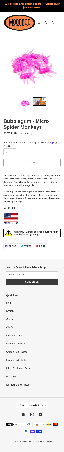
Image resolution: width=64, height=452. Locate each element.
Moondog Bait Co (26, 442)
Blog (8, 302)
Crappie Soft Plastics (16, 352)
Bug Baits (11, 376)
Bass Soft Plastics (15, 343)
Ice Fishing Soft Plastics (18, 384)
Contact (10, 319)
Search (10, 311)
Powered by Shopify (43, 442)
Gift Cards (11, 327)
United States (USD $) (31, 405)
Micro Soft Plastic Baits (18, 368)
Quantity (7, 146)
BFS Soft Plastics (15, 335)
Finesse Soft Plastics (17, 360)
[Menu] (58, 22)
